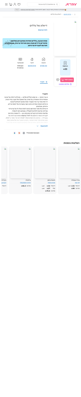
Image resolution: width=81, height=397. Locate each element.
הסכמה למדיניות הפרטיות (28, 9)
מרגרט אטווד (51, 183)
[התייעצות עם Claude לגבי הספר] (19, 133)
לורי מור (77, 183)
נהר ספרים (43, 66)
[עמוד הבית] (75, 14)
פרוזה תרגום (67, 14)
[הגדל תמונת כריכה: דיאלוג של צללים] (65, 38)
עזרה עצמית (75, 180)
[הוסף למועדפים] (58, 80)
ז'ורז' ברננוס (42, 30)
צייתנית (28, 180)
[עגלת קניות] (10, 4)
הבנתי (17, 9)
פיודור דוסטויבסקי (25, 183)
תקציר (42, 82)
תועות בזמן (51, 180)
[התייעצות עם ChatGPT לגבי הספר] (24, 133)
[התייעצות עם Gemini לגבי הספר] (14, 133)
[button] (6, 4)
